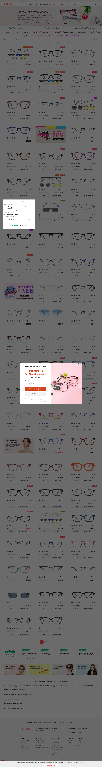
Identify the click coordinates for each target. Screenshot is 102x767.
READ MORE (82, 762)
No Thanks (35, 394)
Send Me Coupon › (35, 389)
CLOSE (79, 363)
